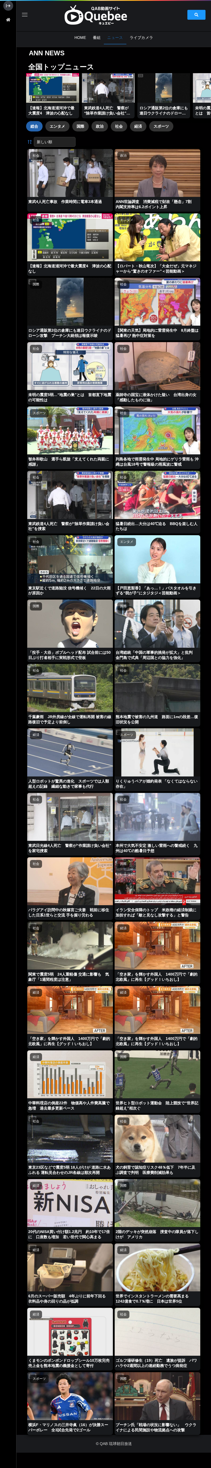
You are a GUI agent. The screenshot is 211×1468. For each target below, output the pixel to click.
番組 (97, 37)
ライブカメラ (141, 37)
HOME (80, 37)
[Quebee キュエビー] (102, 15)
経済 (138, 126)
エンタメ (57, 126)
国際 (80, 126)
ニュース (115, 37)
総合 (34, 126)
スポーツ (161, 126)
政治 (100, 126)
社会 (119, 126)
